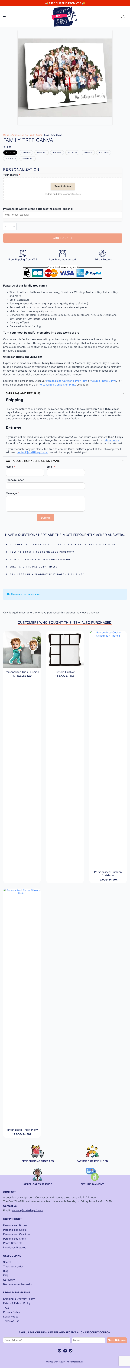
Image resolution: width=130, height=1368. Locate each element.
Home (6, 135)
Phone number (15, 480)
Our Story (9, 1279)
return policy (111, 440)
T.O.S (6, 1307)
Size (7, 147)
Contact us (10, 1205)
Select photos (62, 186)
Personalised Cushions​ (16, 1234)
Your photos (11, 174)
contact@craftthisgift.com (32, 452)
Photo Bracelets (12, 1243)
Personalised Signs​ (14, 1238)
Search (7, 1262)
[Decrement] (5, 226)
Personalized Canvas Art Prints (26, 135)
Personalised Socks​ (14, 1229)
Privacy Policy (11, 1312)
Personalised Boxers (15, 1225)
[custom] (70, 1350)
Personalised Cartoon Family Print (66, 380)
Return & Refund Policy (17, 1303)
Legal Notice (10, 1316)
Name (10, 466)
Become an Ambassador (17, 1284)
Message (12, 493)
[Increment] (14, 226)
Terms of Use (11, 1321)
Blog (6, 1270)
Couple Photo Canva (103, 380)
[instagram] (59, 1350)
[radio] (10, 152)
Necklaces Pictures (14, 1247)
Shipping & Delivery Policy (19, 1298)
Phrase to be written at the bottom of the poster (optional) (38, 208)
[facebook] (65, 1350)
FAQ (5, 1275)
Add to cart (62, 238)
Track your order (13, 1266)
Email (51, 466)
